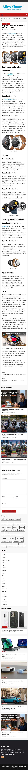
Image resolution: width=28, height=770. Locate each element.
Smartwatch (4, 538)
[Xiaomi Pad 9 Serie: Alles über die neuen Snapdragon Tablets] (14, 644)
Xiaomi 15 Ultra (11, 546)
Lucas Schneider (5, 412)
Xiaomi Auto (19, 546)
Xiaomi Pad (4, 604)
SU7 (17, 538)
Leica (7, 530)
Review (15, 533)
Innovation (15, 527)
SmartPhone (4, 591)
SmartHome (4, 588)
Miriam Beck (5, 462)
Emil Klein (4, 684)
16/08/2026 (11, 658)
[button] (2, 15)
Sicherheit (21, 533)
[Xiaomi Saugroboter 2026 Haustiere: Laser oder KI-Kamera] (14, 670)
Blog (3, 565)
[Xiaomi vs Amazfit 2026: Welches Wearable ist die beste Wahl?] (14, 449)
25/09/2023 (12, 29)
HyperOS (3, 527)
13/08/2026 (9, 684)
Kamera (22, 527)
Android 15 (10, 522)
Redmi (11, 533)
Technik (10, 541)
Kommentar (5, 478)
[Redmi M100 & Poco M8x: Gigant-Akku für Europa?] (14, 620)
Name (3, 496)
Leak (3, 530)
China (11, 524)
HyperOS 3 (9, 527)
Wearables (4, 23)
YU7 (24, 546)
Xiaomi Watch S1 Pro (9, 99)
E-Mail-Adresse (17, 497)
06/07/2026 (10, 462)
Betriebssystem (5, 524)
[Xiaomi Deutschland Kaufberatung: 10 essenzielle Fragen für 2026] (14, 399)
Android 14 (4, 522)
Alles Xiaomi (13, 7)
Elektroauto (17, 524)
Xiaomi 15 (4, 546)
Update (3, 544)
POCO (6, 533)
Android (18, 519)
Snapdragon (12, 538)
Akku (6, 519)
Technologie (16, 541)
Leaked (3, 573)
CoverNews (23, 766)
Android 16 (17, 522)
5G (2, 519)
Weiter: (13, 380)
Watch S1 (10, 74)
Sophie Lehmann (6, 437)
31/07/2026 (12, 437)
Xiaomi (8, 23)
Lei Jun (11, 530)
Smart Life (4, 586)
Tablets (3, 594)
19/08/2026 (12, 631)
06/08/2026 (11, 412)
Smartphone (11, 535)
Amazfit (3, 554)
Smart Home (4, 535)
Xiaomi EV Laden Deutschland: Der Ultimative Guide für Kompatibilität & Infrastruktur (14, 707)
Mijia (15, 530)
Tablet (21, 538)
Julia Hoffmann (5, 29)
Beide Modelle (5, 226)
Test (22, 541)
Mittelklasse (21, 530)
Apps (3, 562)
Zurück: (13, 374)
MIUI (3, 533)
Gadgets (4, 567)
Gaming (23, 524)
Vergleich (9, 544)
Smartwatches (12, 33)
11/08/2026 (12, 710)
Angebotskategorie (6, 560)
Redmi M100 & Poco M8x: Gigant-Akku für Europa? (12, 630)
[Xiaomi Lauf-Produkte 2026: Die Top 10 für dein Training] (14, 424)
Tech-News (4, 541)
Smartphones (19, 535)
